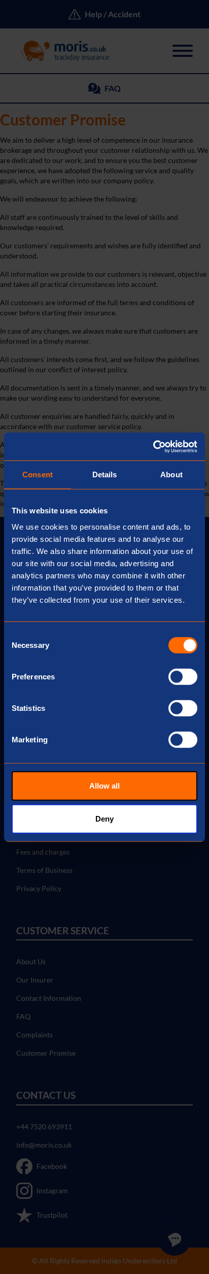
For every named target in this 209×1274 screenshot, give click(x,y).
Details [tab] (104, 474)
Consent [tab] (37, 474)
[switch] (182, 676)
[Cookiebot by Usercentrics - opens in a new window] (153, 446)
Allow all (104, 785)
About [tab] (171, 474)
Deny (104, 818)
